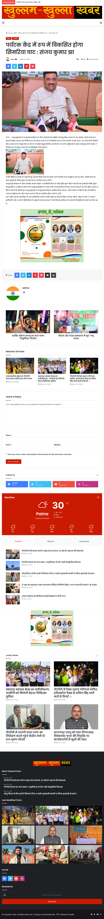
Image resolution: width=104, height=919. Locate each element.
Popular (18, 541)
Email (9, 445)
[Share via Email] (47, 275)
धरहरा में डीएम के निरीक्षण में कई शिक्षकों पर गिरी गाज (43, 596)
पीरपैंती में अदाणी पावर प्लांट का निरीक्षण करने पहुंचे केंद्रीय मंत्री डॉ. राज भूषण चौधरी (25, 736)
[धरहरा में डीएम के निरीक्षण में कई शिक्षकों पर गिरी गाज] (13, 599)
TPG (57, 914)
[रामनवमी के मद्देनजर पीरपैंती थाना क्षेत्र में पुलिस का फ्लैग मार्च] (20, 366)
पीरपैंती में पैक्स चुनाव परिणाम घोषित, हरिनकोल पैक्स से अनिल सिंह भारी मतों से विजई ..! (42, 2)
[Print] (53, 275)
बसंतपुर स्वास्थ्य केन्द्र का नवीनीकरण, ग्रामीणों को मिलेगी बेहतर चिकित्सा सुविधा (51, 378)
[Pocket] (32, 66)
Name (9, 435)
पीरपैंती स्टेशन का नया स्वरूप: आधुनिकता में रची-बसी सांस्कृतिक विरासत (51, 562)
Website (57, 445)
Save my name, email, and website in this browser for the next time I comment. (40, 454)
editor (12, 59)
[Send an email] (16, 59)
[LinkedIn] (20, 66)
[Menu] (3, 23)
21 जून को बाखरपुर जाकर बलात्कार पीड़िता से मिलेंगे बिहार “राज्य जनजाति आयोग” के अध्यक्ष (59, 585)
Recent (50, 541)
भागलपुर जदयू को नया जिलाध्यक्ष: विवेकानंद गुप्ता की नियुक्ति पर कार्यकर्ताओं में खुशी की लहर (74, 736)
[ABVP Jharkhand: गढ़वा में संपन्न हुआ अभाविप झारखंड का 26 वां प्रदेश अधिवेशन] (18, 854)
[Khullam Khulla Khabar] (52, 12)
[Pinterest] (26, 66)
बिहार (15, 33)
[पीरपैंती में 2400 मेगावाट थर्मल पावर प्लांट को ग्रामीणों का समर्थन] (85, 835)
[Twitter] (14, 66)
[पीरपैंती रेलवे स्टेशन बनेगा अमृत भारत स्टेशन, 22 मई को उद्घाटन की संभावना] (13, 554)
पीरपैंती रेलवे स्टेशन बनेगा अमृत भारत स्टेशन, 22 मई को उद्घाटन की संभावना (53, 551)
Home (10, 33)
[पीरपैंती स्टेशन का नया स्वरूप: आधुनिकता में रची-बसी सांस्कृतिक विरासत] (13, 565)
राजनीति (15, 38)
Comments (84, 541)
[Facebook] (8, 66)
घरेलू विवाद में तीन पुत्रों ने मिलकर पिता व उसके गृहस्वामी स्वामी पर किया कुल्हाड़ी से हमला (58, 573)
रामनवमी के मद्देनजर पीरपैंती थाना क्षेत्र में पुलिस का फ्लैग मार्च (19, 377)
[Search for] (101, 23)
